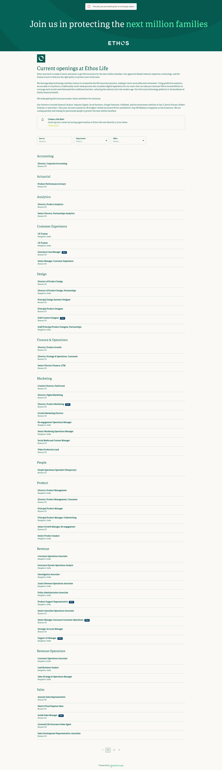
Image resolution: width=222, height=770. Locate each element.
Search (42, 139)
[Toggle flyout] (106, 140)
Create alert (53, 125)
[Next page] (119, 750)
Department (81, 139)
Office (115, 139)
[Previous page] (102, 750)
